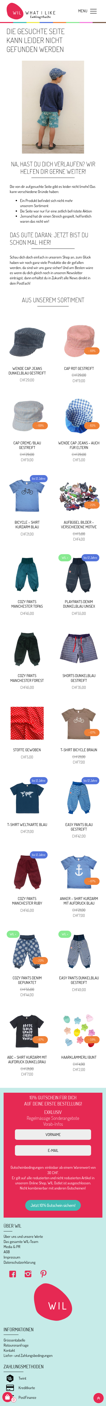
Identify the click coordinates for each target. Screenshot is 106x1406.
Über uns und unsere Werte (23, 1236)
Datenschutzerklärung (20, 1262)
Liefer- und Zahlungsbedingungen (28, 1355)
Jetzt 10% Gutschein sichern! (53, 1205)
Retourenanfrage (16, 1345)
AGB (7, 1251)
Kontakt (9, 1350)
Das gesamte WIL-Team (21, 1241)
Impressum (12, 1257)
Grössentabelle (14, 1340)
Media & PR (12, 1246)
